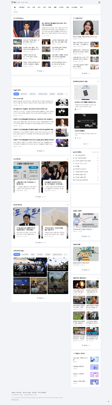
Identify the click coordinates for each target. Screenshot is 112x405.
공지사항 (34, 392)
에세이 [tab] (16, 94)
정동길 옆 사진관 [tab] (57, 254)
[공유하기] (99, 2)
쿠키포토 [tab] (17, 254)
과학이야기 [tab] (33, 94)
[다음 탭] (66, 93)
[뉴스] (15, 2)
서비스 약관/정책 (42, 392)
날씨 (26, 2)
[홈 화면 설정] (108, 401)
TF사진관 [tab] (39, 254)
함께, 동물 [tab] (60, 94)
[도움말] (67, 159)
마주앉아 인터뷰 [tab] (43, 94)
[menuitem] (14, 7)
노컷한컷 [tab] (47, 254)
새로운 (42, 71)
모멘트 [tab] (32, 254)
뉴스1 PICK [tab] (25, 254)
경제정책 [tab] (52, 94)
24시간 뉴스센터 (27, 392)
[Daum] (13, 2)
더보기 (85, 144)
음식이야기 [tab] (24, 94)
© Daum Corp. (15, 399)
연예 (19, 2)
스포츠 (23, 2)
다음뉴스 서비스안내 (16, 392)
